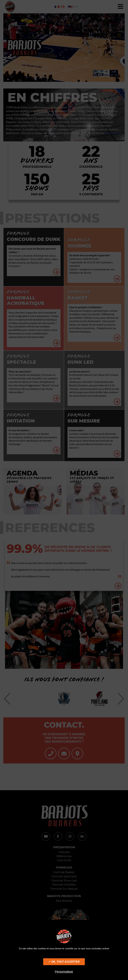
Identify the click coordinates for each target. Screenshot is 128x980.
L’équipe (64, 852)
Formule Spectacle (64, 876)
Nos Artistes (64, 900)
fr (62, 7)
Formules (64, 867)
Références (64, 856)
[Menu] (120, 7)
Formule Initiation (64, 884)
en (76, 7)
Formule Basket (64, 872)
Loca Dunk (64, 860)
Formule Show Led (64, 880)
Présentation (64, 847)
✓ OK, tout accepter (64, 961)
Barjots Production (64, 896)
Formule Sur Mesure (64, 888)
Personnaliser (64, 971)
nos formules (113, 133)
